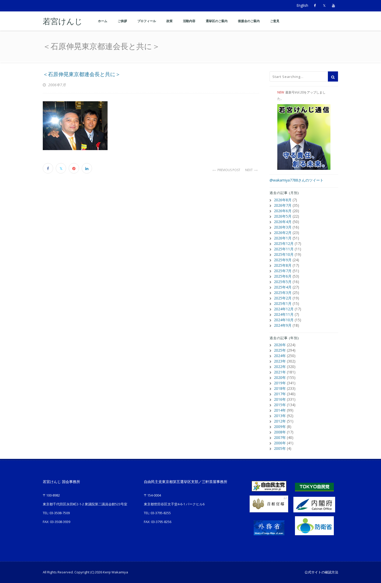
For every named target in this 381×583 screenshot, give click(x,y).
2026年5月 (283, 216)
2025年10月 (284, 254)
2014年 (280, 410)
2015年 (280, 404)
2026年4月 (283, 221)
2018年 (280, 388)
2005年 (280, 448)
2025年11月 (284, 248)
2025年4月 (283, 287)
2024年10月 (284, 319)
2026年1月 (283, 238)
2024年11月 (284, 314)
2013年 (280, 415)
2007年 (280, 437)
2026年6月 (283, 210)
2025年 (280, 350)
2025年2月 (283, 298)
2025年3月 (283, 292)
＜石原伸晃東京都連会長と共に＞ (82, 74)
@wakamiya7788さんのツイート (296, 180)
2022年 (280, 366)
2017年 (280, 393)
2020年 (280, 377)
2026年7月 (283, 205)
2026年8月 (283, 199)
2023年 (280, 361)
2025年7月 (283, 270)
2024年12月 (284, 308)
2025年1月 (283, 303)
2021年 (280, 372)
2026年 (280, 344)
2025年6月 (283, 276)
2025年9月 (283, 259)
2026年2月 (283, 232)
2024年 (280, 355)
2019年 (280, 382)
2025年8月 (283, 265)
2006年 (280, 442)
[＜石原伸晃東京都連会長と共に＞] (151, 125)
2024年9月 (283, 325)
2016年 (280, 399)
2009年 (280, 426)
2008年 (280, 432)
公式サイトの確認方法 (321, 572)
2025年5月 (283, 281)
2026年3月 (283, 227)
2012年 (280, 421)
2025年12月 (284, 243)
